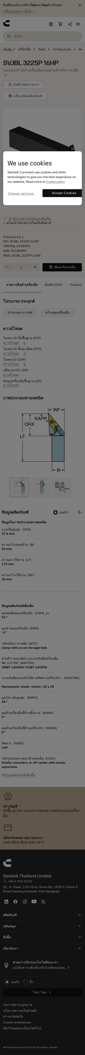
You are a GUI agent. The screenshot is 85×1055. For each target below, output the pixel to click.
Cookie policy (55, 182)
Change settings (21, 194)
